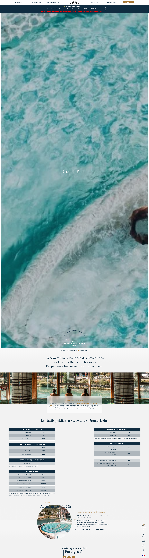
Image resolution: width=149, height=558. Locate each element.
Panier (143, 545)
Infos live (143, 527)
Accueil (63, 350)
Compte (143, 550)
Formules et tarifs (36, 2)
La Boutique (94, 2)
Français (143, 555)
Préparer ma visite (53, 2)
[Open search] (143, 535)
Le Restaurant (112, 2)
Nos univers (19, 2)
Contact (143, 540)
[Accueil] (74, 5)
